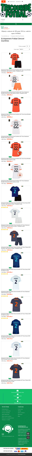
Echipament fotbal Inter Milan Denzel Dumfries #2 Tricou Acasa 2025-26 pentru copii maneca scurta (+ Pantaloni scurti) (15, 203)
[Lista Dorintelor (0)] (22, 1)
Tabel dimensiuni (5, 414)
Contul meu (20, 409)
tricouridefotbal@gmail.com (8, 436)
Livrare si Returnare (6, 410)
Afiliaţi (19, 410)
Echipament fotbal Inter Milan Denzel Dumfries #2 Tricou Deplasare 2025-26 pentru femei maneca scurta (15, 359)
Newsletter (20, 414)
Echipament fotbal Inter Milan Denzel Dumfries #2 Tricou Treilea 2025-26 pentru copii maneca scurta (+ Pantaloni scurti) (16, 248)
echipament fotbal (22, 433)
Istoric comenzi (21, 412)
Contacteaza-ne (5, 409)
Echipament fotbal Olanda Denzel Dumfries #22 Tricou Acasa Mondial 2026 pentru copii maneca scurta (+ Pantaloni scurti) (16, 70)
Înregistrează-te (12, 1)
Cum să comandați (6, 412)
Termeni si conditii (6, 419)
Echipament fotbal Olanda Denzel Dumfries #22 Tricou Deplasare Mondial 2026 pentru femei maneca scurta (15, 181)
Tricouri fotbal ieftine (21, 454)
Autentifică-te (18, 1)
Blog (19, 416)
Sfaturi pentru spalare (6, 416)
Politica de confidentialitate (8, 417)
